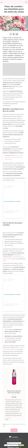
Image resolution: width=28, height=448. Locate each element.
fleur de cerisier (15, 424)
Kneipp (5, 260)
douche (8, 424)
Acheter (8, 418)
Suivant (14, 430)
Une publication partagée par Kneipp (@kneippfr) (15, 311)
